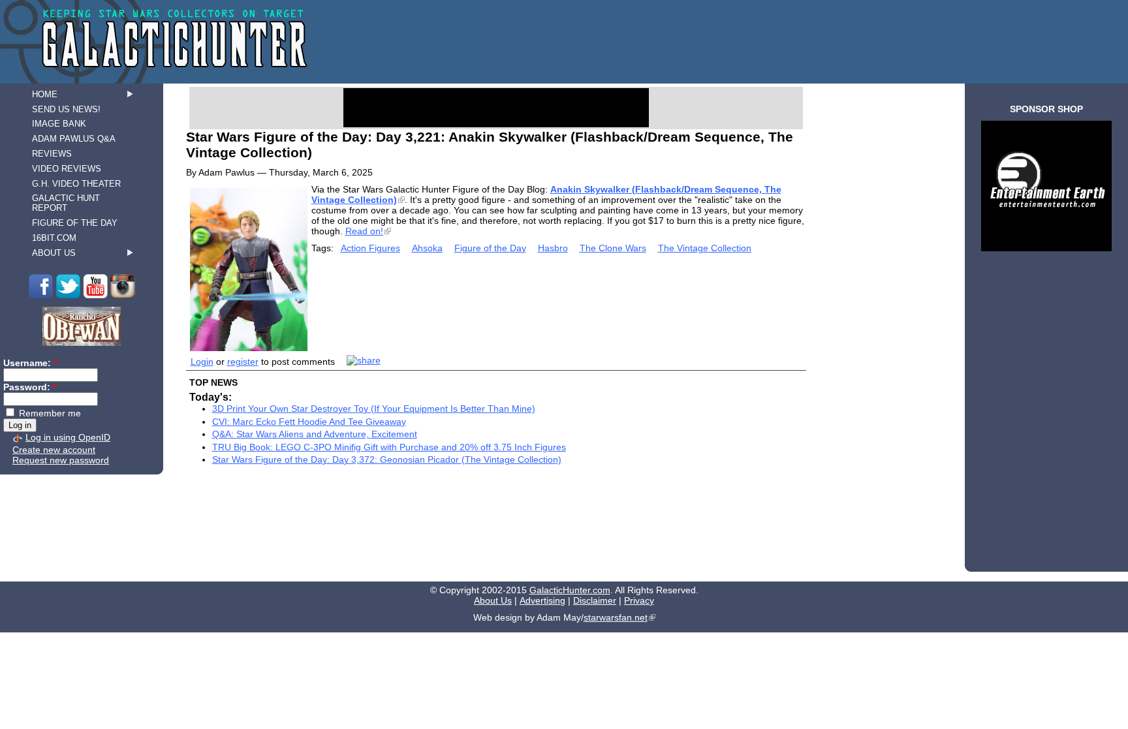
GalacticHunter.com (569, 590)
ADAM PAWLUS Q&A (74, 139)
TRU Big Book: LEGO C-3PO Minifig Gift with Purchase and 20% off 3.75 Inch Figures (389, 447)
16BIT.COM (54, 238)
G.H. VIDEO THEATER (76, 184)
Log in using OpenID (67, 437)
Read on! (364, 231)
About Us (493, 600)
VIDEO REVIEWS (66, 169)
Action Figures (370, 248)
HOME (44, 94)
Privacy (639, 600)
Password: (29, 387)
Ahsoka (427, 248)
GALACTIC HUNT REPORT (66, 203)
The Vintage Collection (704, 248)
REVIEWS (52, 154)
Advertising (542, 600)
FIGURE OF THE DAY (75, 223)
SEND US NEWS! (66, 109)
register (242, 361)
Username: (30, 363)
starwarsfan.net (616, 617)
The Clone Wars (613, 248)
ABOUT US (54, 253)
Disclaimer (594, 600)
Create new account (53, 449)
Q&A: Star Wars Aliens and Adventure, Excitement (314, 434)
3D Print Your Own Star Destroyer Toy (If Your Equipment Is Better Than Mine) (373, 408)
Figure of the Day (490, 248)
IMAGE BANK (59, 124)
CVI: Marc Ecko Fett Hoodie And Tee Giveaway (309, 421)
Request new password (60, 460)
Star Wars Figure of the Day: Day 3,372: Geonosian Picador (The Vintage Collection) (386, 459)
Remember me (48, 413)
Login (202, 361)
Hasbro (553, 248)
